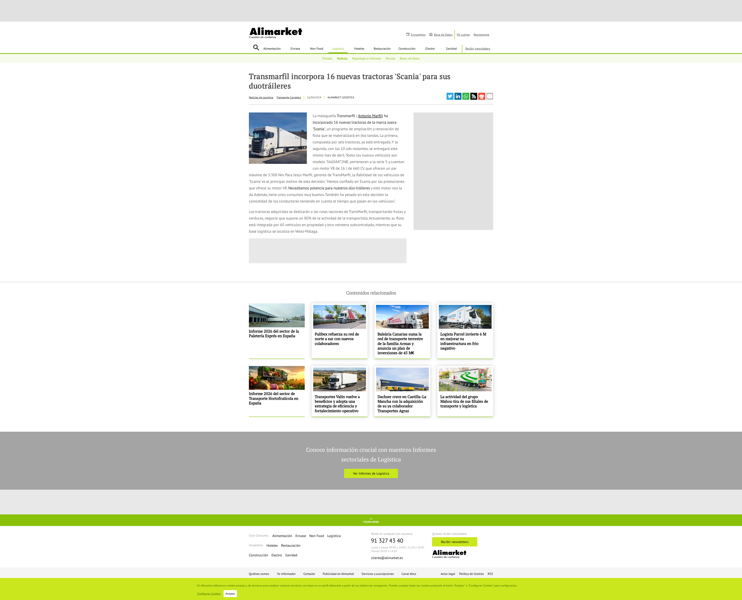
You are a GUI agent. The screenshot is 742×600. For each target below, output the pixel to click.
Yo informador (286, 574)
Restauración (382, 48)
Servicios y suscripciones (378, 574)
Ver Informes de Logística (371, 473)
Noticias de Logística (261, 97)
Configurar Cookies (209, 593)
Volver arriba (371, 521)
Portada (327, 58)
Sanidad (451, 48)
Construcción (406, 48)
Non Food (316, 48)
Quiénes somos (259, 574)
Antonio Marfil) (370, 115)
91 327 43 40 (387, 540)
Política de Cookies (471, 574)
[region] (371, 589)
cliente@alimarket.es (387, 558)
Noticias (342, 58)
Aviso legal (448, 574)
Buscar (256, 47)
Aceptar (230, 593)
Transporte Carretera (289, 97)
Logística (338, 48)
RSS (490, 574)
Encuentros (418, 35)
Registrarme (481, 35)
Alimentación (272, 48)
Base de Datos (443, 35)
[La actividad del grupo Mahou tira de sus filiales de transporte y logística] (465, 391)
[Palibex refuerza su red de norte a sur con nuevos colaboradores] (340, 331)
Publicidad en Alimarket (338, 574)
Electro (430, 48)
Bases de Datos (410, 58)
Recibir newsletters (477, 48)
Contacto (309, 574)
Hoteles (359, 48)
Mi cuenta (463, 35)
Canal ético (409, 574)
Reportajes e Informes (366, 58)
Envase (295, 48)
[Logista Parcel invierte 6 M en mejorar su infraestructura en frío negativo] (465, 331)
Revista (390, 58)
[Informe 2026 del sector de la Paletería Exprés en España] (277, 331)
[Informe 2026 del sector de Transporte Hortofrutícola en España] (277, 391)
